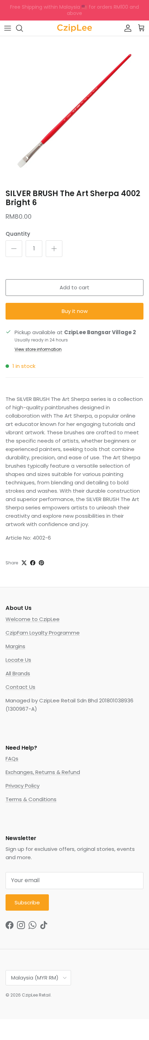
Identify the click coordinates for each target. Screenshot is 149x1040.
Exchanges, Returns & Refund (43, 772)
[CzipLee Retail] (74, 28)
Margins (15, 646)
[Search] (22, 28)
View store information (38, 349)
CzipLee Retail (36, 995)
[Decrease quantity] (14, 248)
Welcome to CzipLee (33, 619)
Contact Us (20, 687)
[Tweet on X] (24, 562)
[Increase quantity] (54, 248)
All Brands (18, 673)
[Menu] (7, 28)
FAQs (12, 758)
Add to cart (74, 287)
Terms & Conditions (31, 799)
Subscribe (27, 902)
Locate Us (18, 659)
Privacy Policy (23, 785)
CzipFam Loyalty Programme (43, 632)
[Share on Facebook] (32, 562)
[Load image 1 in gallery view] (74, 111)
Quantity (18, 233)
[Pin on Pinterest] (41, 562)
